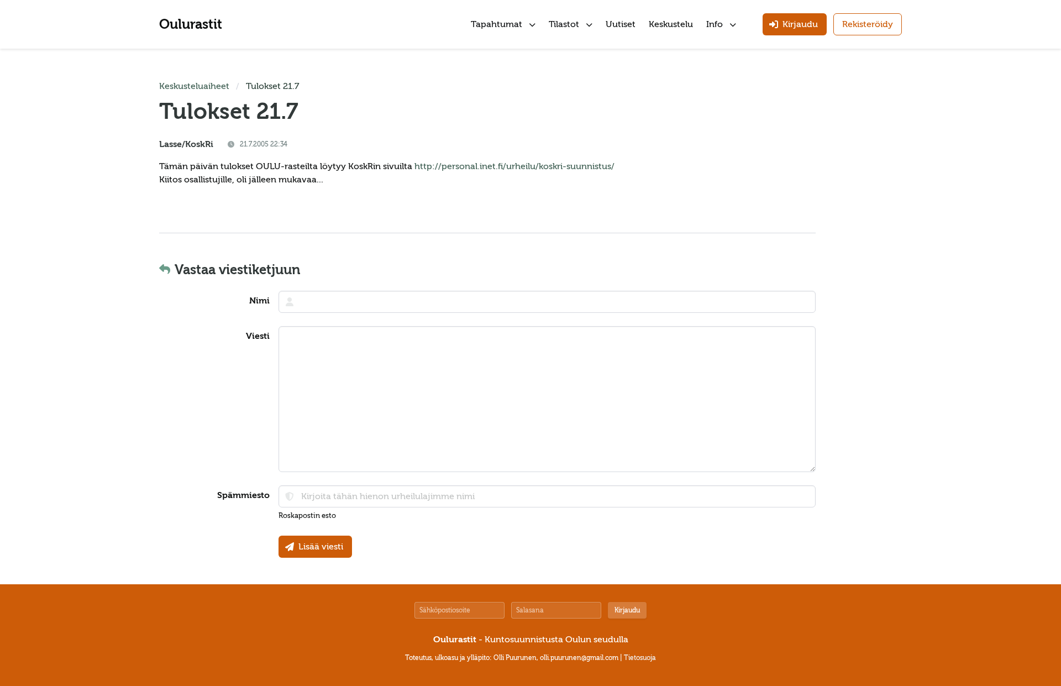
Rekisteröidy (867, 24)
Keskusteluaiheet (194, 86)
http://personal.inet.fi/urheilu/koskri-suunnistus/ (514, 166)
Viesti (258, 336)
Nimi (259, 301)
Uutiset (620, 24)
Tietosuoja (640, 658)
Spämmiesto (243, 495)
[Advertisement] (869, 245)
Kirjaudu (627, 610)
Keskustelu (671, 24)
